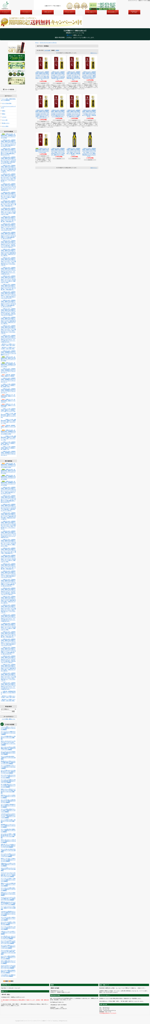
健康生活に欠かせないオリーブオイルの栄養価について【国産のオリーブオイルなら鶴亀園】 (8, 903)
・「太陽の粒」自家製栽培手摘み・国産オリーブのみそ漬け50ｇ (8, 692)
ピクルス (4, 117)
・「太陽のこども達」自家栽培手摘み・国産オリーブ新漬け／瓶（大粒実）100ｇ (8, 385)
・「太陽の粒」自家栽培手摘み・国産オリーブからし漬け (8, 427)
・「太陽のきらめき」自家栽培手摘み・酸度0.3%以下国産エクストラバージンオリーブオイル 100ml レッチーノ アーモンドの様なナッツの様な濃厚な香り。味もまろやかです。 (8, 235)
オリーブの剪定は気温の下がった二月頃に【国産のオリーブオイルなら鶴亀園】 (8, 810)
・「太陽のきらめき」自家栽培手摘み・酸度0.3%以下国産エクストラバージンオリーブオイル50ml (8, 358)
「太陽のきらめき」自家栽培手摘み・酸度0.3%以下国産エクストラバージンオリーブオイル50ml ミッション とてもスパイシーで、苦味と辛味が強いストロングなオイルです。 (42, 75)
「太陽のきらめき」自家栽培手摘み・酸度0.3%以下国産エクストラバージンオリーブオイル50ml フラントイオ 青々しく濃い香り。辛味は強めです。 (89, 113)
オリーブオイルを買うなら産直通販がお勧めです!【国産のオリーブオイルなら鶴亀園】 (8, 748)
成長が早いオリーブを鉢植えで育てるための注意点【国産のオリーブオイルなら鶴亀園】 (8, 846)
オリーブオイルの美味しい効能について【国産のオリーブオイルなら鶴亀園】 (8, 880)
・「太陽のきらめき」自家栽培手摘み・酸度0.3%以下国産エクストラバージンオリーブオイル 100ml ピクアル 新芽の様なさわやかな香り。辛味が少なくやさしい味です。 (8, 252)
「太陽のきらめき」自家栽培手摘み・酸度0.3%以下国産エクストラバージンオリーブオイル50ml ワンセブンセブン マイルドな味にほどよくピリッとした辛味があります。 (58, 113)
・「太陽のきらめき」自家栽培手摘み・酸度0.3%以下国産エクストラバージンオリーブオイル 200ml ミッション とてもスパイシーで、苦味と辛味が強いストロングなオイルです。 (8, 295)
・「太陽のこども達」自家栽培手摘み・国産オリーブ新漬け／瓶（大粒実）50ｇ (8, 443)
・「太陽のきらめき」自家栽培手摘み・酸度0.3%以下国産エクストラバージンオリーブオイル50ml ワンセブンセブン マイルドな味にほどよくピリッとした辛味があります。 (8, 187)
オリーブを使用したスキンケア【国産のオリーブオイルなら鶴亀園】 (8, 869)
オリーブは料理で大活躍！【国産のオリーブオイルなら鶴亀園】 (8, 821)
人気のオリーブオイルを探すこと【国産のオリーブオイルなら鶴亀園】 (8, 933)
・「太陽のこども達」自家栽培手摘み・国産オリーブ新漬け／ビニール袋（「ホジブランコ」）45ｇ (8, 421)
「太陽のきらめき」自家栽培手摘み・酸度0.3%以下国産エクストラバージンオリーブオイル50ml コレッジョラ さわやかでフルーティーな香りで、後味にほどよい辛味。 (73, 113)
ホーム (36, 42)
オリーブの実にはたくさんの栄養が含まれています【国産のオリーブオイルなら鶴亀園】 (8, 772)
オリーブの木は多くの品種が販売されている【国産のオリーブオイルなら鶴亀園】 (8, 801)
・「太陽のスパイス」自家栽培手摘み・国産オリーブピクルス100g (8, 405)
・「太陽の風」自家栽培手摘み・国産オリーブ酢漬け (8, 375)
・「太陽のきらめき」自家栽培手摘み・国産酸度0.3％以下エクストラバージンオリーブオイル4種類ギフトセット (8, 352)
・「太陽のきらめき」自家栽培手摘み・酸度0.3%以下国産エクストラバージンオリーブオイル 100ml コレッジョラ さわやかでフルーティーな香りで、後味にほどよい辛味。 (8, 211)
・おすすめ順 (47, 50)
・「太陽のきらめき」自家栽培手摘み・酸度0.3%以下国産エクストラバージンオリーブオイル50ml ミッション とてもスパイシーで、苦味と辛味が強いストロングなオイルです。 (8, 143)
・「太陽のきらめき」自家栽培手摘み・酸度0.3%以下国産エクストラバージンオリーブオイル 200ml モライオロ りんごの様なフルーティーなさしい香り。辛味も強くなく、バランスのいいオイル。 (8, 329)
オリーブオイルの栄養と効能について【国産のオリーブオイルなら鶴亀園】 (8, 889)
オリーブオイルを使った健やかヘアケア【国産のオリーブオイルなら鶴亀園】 (8, 918)
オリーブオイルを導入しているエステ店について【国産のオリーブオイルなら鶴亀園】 (8, 855)
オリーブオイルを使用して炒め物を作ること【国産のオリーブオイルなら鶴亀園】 (8, 923)
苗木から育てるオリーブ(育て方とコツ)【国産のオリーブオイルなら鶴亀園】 (8, 841)
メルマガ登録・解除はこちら (8, 719)
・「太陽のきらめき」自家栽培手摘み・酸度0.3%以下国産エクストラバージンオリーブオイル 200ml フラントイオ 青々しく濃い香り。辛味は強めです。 (8, 287)
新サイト (69, 35)
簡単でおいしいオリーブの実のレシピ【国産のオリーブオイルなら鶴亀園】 (8, 796)
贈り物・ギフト (5, 123)
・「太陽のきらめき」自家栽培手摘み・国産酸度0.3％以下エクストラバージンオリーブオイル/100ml (8, 135)
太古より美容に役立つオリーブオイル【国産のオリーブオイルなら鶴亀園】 (8, 962)
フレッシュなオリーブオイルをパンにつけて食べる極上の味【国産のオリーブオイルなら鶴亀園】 (8, 952)
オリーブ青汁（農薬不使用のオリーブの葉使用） (8, 99)
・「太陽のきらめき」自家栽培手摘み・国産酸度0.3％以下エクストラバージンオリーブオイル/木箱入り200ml (8, 432)
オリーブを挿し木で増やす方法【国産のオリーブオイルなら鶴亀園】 (8, 850)
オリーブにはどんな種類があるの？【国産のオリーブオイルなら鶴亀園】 (8, 733)
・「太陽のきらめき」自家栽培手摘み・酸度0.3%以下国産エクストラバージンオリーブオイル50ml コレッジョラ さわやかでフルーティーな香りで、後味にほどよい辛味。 (8, 195)
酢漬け (3, 113)
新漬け (3, 110)
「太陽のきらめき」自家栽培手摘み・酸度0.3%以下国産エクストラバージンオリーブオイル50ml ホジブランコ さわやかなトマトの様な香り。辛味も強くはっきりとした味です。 (73, 75)
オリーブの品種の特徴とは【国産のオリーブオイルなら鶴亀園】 (8, 737)
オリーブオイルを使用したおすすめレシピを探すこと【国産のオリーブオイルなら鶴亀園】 (8, 942)
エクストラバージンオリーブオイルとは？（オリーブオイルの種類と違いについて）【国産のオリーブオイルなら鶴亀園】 (8, 874)
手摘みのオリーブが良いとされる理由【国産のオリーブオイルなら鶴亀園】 (8, 864)
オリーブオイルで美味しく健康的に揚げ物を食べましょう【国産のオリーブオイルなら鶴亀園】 (8, 835)
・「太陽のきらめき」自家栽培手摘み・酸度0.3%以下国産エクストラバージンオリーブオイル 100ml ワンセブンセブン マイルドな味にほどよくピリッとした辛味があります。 (8, 271)
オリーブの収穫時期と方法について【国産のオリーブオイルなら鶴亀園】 (8, 767)
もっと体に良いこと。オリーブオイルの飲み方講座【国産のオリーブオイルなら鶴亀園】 (8, 937)
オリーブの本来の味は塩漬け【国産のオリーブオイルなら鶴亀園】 (8, 758)
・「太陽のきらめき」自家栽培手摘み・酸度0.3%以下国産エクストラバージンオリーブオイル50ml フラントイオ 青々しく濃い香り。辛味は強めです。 (8, 203)
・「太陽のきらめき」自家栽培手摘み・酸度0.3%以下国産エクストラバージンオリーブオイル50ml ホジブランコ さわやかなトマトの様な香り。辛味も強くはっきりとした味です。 (8, 160)
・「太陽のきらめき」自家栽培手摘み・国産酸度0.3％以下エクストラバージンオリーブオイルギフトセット (8, 370)
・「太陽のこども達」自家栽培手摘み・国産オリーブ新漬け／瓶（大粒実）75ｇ (8, 448)
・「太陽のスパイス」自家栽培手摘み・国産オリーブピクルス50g (8, 396)
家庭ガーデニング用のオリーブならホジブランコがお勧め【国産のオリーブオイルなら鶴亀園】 (8, 791)
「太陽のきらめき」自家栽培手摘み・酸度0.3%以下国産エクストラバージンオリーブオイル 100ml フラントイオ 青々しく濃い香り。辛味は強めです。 (74, 151)
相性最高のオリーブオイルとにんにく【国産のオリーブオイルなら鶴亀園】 (8, 826)
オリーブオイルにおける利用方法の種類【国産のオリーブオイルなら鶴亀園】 (8, 753)
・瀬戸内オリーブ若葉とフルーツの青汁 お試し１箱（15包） (8, 344)
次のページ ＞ (94, 53)
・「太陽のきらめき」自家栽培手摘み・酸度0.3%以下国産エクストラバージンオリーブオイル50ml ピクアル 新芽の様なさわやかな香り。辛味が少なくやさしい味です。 (8, 168)
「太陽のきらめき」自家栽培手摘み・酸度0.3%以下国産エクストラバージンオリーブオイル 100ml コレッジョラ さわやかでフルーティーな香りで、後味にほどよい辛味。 (58, 151)
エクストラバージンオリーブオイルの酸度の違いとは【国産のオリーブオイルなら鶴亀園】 (8, 899)
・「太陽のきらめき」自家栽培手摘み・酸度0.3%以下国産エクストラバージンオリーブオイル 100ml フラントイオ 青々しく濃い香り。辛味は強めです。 (8, 219)
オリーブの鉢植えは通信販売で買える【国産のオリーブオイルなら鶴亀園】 (8, 806)
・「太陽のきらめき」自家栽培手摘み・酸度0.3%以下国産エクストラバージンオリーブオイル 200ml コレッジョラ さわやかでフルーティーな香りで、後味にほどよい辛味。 (8, 279)
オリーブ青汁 (5, 126)
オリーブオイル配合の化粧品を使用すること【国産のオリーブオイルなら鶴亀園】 (8, 971)
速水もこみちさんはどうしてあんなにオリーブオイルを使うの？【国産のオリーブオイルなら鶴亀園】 (8, 742)
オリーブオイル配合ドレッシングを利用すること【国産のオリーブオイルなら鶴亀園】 (8, 947)
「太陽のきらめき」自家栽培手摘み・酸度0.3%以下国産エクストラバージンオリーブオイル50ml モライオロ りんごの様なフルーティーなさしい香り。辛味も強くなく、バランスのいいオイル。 (42, 114)
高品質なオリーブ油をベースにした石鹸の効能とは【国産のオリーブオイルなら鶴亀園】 (8, 762)
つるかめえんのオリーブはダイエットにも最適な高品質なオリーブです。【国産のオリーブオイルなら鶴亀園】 (8, 815)
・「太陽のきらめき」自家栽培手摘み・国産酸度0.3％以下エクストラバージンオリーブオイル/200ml (8, 364)
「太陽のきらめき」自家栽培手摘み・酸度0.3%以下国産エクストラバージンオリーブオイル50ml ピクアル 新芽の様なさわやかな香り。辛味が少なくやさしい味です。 (89, 75)
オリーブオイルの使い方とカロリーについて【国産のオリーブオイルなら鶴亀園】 (8, 776)
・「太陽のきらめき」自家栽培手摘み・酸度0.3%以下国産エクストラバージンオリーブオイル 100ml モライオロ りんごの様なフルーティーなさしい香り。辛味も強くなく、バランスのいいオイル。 (8, 261)
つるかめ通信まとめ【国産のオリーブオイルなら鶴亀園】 (8, 975)
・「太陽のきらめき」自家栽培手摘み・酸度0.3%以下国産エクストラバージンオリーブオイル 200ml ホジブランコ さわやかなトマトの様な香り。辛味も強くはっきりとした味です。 (8, 312)
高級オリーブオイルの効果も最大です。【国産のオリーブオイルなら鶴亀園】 (8, 884)
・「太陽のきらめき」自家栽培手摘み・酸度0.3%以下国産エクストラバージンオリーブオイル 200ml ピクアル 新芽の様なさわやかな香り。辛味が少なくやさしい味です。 (8, 320)
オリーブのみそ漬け (7, 103)
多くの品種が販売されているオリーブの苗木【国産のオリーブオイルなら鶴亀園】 (8, 786)
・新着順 (57, 50)
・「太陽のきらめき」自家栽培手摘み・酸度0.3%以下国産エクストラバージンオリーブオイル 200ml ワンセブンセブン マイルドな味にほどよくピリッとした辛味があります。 (8, 338)
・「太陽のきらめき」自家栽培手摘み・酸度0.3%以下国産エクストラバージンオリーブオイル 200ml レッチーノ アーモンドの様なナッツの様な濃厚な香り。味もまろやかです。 (8, 303)
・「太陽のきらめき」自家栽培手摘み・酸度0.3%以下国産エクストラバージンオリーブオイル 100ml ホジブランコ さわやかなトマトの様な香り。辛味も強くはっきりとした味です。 (8, 244)
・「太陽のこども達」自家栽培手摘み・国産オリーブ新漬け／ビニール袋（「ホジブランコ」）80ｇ (8, 438)
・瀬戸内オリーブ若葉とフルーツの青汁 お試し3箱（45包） (8, 348)
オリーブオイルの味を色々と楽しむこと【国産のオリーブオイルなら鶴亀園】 (8, 928)
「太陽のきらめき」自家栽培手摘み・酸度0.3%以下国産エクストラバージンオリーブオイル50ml (42, 150)
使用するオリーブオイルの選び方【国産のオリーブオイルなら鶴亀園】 (8, 894)
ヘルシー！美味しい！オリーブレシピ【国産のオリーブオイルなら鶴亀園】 (8, 728)
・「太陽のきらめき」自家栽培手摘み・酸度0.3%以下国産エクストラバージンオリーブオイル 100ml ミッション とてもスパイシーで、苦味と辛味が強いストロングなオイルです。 (8, 227)
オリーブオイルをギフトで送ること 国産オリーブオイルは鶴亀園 (8, 908)
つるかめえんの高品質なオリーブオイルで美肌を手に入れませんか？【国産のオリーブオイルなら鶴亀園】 (8, 913)
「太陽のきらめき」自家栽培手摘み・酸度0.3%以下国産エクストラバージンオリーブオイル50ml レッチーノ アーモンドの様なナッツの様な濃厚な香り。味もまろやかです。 (58, 75)
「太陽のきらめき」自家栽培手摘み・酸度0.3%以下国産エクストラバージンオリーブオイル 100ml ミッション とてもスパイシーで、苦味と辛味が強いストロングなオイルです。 (89, 152)
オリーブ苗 (4, 120)
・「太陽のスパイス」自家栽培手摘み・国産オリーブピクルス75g (8, 401)
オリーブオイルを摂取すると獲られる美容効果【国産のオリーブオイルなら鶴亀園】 (8, 781)
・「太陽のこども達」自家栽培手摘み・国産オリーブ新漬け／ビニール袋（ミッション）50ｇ (8, 410)
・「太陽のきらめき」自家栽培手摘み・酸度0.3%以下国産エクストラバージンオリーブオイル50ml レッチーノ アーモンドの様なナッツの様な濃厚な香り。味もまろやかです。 (8, 151)
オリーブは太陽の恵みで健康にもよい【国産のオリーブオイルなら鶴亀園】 (8, 830)
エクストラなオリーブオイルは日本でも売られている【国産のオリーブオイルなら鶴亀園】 (8, 967)
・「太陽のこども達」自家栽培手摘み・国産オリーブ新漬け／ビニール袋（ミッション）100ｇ (8, 415)
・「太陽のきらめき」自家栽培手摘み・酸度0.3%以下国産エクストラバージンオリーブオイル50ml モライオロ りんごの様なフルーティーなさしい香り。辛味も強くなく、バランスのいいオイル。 (8, 177)
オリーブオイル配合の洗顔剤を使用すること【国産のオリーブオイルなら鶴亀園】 (8, 957)
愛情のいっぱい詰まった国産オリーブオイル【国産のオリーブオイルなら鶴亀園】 (8, 860)
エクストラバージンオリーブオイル (48, 42)
